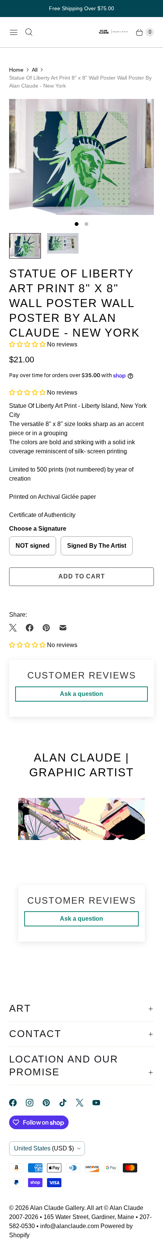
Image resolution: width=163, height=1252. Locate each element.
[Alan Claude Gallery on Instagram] (34, 1102)
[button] (28, 344)
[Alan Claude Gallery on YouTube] (100, 1102)
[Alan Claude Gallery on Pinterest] (50, 1102)
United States (44, 1148)
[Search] (28, 32)
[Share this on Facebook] (29, 627)
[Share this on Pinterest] (46, 627)
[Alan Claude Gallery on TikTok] (67, 1102)
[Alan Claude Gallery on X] (84, 1102)
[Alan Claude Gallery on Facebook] (17, 1102)
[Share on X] (15, 627)
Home (16, 70)
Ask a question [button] (81, 694)
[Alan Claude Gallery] (114, 32)
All (35, 70)
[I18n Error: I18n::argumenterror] (25, 246)
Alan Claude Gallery (57, 1208)
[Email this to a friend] (63, 627)
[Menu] (13, 32)
